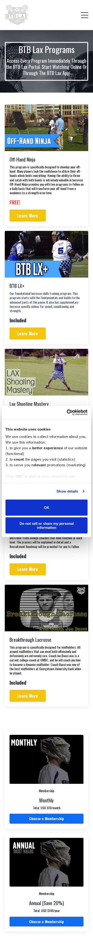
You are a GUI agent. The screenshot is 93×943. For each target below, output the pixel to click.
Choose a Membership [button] (46, 818)
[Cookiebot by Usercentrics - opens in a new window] (67, 412)
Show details (67, 491)
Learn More (27, 215)
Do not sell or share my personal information (47, 525)
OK (46, 508)
